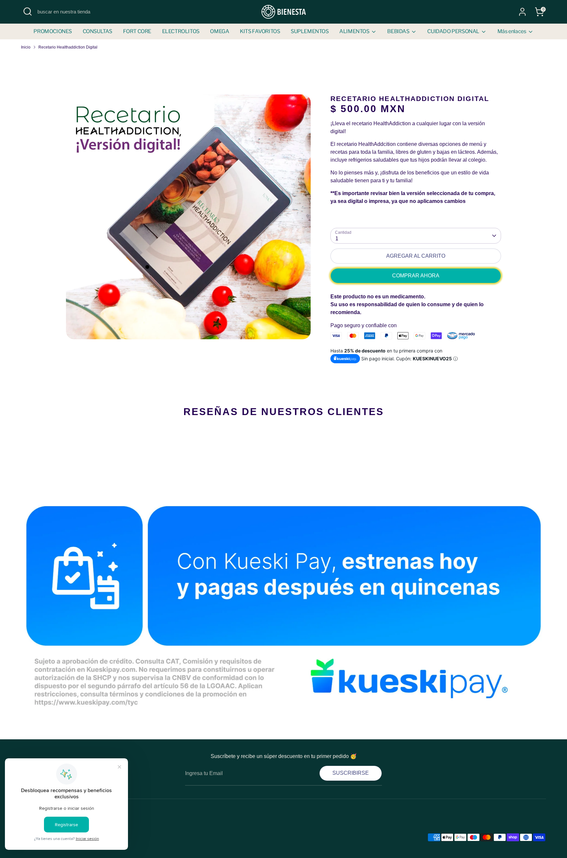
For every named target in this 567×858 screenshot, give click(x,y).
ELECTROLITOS (181, 31)
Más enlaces (512, 31)
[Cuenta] (522, 11)
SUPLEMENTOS (310, 31)
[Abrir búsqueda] (27, 11)
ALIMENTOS (354, 31)
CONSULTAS (97, 31)
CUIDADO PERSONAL (453, 31)
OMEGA (219, 31)
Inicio (26, 47)
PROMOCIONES (52, 31)
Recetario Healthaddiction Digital (67, 47)
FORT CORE (137, 31)
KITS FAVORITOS (260, 31)
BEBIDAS (398, 31)
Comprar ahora (415, 275)
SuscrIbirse (350, 773)
